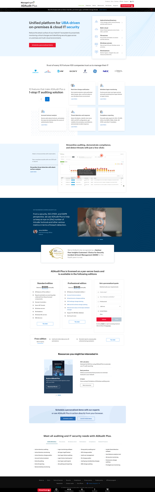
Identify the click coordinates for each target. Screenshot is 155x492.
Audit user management (87, 455)
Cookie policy (99, 480)
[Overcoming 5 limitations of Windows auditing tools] (96, 379)
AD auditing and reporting (65, 464)
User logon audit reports (64, 461)
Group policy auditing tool (88, 449)
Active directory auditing (41, 449)
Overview (81, 5)
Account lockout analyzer (42, 458)
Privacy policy (88, 480)
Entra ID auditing (39, 461)
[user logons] (111, 93)
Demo (94, 5)
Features (88, 5)
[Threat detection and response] (82, 119)
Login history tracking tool (65, 458)
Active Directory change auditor (43, 455)
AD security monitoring (112, 457)
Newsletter (60, 483)
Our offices (80, 483)
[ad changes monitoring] (82, 93)
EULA (48, 480)
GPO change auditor (86, 452)
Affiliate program (111, 480)
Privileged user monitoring (113, 465)
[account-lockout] (96, 372)
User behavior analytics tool (113, 454)
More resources (87, 385)
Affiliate (121, 1)
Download (126, 6)
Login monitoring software (65, 449)
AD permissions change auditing (76, 298)
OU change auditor (86, 458)
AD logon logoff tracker (64, 452)
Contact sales (70, 483)
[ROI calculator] (96, 363)
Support (115, 5)
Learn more (102, 9)
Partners (116, 1)
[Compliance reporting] (111, 119)
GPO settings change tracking (75, 301)
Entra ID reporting (39, 464)
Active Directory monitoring (42, 452)
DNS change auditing (86, 464)
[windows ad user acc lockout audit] (53, 119)
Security (68, 480)
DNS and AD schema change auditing (77, 304)
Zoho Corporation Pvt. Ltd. (74, 487)
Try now (45, 324)
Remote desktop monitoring (42, 467)
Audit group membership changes (90, 461)
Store (112, 1)
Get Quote (108, 5)
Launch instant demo (86, 418)
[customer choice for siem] (77, 254)
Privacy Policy (108, 325)
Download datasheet (54, 390)
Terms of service (58, 480)
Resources (101, 5)
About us (41, 480)
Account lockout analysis (74, 295)
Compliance (77, 480)
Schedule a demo (68, 418)
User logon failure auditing (65, 455)
